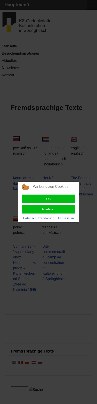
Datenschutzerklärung (38, 218)
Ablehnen (48, 209)
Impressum (66, 218)
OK (48, 199)
